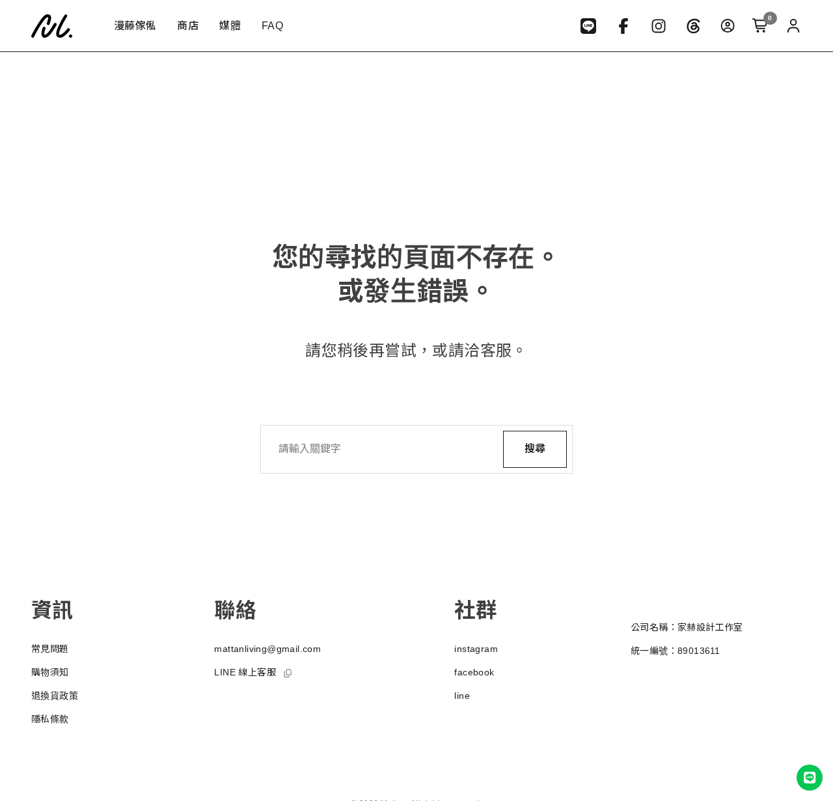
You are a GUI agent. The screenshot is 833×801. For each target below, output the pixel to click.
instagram (476, 649)
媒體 (230, 25)
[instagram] (658, 26)
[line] (588, 26)
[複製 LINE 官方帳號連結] (287, 673)
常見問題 (50, 649)
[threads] (693, 26)
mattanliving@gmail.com (267, 649)
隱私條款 (50, 719)
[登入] (727, 26)
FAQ (272, 25)
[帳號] (793, 26)
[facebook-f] (623, 26)
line (462, 695)
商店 (187, 25)
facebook (474, 672)
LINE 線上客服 (245, 672)
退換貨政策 (54, 695)
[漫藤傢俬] (57, 26)
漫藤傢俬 (135, 25)
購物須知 (50, 672)
